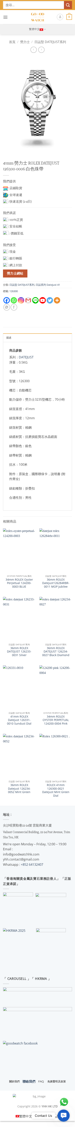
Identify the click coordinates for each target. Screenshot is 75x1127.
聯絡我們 (29, 1081)
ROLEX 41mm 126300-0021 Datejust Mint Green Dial (55, 790)
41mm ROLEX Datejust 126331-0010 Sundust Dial (19, 720)
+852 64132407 (32, 864)
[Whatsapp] (14, 300)
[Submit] (68, 5)
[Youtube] (42, 300)
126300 (13, 291)
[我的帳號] (60, 17)
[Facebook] (6, 300)
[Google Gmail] (28, 300)
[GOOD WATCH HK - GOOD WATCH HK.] (37, 17)
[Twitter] (50, 300)
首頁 (12, 42)
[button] (5, 17)
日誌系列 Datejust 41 (48, 285)
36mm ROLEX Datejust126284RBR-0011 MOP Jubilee (55, 583)
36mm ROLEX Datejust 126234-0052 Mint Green (19, 788)
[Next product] (33, 50)
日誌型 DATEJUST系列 (50, 42)
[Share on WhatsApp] (6, 307)
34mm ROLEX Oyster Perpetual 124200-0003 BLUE (19, 583)
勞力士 (25, 42)
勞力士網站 (15, 273)
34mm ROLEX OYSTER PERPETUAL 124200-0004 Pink (56, 720)
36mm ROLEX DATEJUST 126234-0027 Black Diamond (55, 651)
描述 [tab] (9, 337)
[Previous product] (41, 50)
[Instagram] (21, 300)
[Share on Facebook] (14, 307)
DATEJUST (26, 357)
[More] (57, 300)
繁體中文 (34, 29)
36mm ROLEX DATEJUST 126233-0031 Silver (19, 651)
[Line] (35, 300)
